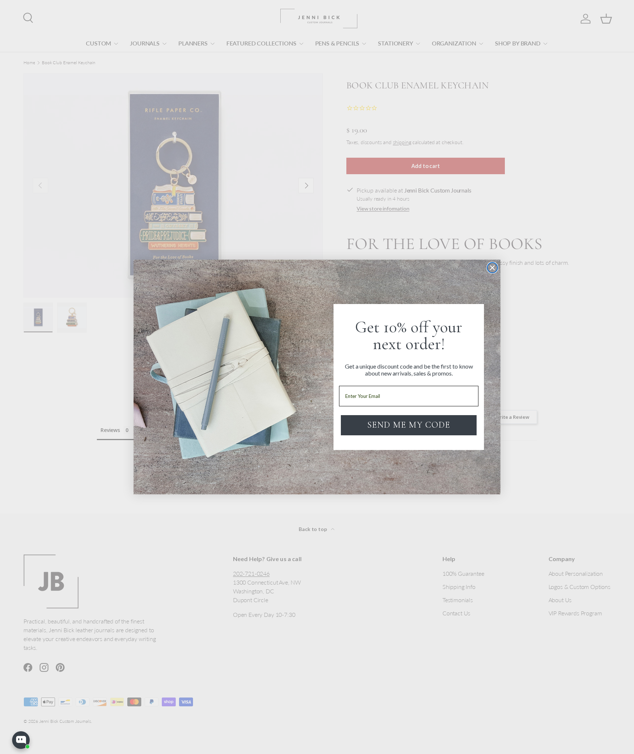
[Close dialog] (492, 268)
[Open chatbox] (21, 740)
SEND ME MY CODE (408, 425)
